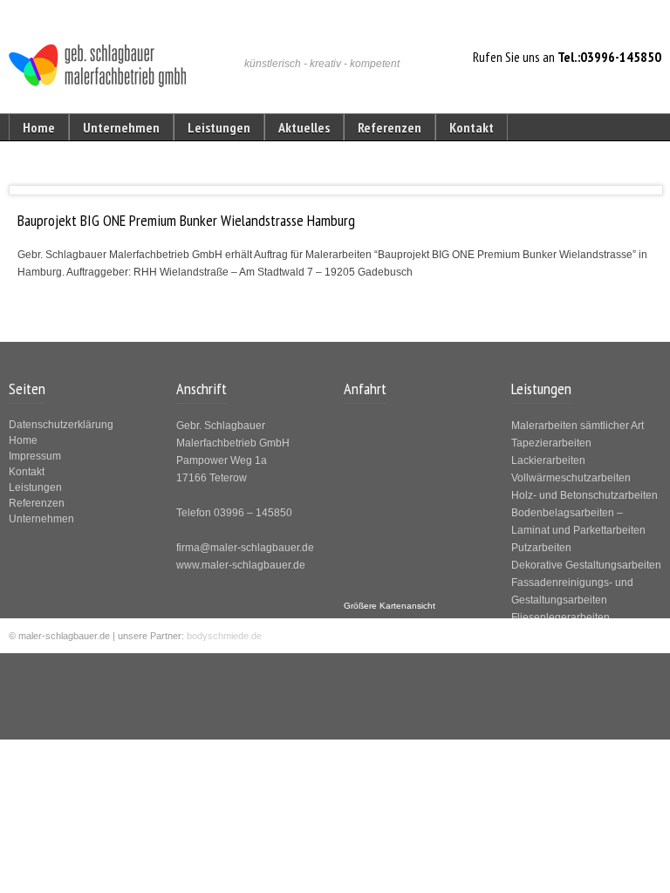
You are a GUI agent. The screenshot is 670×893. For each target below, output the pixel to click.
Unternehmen (121, 127)
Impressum (35, 456)
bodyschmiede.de (224, 636)
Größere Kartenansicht (389, 605)
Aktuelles (304, 127)
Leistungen (219, 127)
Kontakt (471, 127)
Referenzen (389, 127)
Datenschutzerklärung (61, 425)
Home (39, 127)
